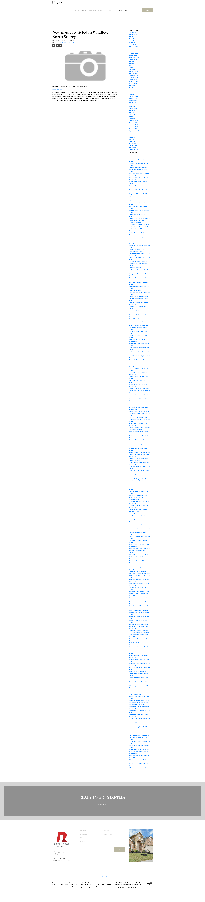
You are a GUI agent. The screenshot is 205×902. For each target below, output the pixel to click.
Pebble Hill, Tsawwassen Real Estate (139, 555)
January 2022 (133, 147)
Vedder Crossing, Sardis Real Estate (139, 727)
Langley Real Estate (134, 460)
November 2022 (133, 127)
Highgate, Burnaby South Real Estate (139, 427)
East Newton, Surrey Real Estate (138, 325)
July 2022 (132, 135)
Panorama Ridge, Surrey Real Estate (139, 548)
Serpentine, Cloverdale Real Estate (139, 630)
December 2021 (133, 149)
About (126, 10)
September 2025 (134, 57)
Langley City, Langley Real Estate (138, 458)
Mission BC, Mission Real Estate (138, 495)
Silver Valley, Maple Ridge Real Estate (139, 632)
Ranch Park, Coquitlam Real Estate (139, 591)
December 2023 (133, 100)
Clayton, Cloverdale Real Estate (138, 261)
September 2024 (134, 82)
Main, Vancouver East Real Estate (139, 481)
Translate (65, 4)
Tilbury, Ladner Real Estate (137, 704)
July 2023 (132, 110)
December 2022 (133, 125)
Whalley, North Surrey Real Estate (65, 42)
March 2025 (132, 69)
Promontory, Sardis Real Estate (138, 571)
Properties (91, 10)
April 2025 (132, 67)
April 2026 (132, 43)
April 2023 (132, 116)
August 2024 (133, 84)
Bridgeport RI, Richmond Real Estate (139, 194)
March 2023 (132, 119)
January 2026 (133, 49)
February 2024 (133, 96)
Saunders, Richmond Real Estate (138, 624)
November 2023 (133, 102)
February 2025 (133, 71)
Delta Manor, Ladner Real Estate (138, 296)
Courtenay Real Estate (135, 290)
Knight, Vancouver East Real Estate (139, 452)
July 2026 (132, 36)
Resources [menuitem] (117, 10)
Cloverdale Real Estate (135, 267)
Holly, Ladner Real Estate (136, 429)
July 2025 (132, 61)
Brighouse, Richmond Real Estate (138, 200)
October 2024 (133, 79)
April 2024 (132, 92)
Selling (108, 10)
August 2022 (133, 133)
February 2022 (133, 145)
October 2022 (133, 129)
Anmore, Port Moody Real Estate (138, 167)
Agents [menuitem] (83, 10)
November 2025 (133, 53)
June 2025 (132, 63)
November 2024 (134, 77)
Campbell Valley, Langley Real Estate (139, 218)
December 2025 (134, 51)
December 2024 (134, 75)
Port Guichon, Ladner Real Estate (138, 565)
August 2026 (133, 34)
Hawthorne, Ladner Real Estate (138, 417)
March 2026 (132, 45)
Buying (100, 10)
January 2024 (133, 98)
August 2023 (133, 108)
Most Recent (133, 32)
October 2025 (133, 55)
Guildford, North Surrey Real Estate (139, 411)
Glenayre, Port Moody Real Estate (139, 388)
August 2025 (133, 59)
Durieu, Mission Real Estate (137, 319)
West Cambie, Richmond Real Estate (139, 735)
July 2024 (132, 86)
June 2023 (132, 112)
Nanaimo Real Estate (135, 514)
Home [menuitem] (77, 10)
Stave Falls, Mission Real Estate (138, 671)
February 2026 (133, 47)
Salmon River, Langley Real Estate (138, 610)
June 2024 (132, 88)
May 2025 (132, 65)
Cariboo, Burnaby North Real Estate (139, 227)
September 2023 (134, 106)
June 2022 (132, 137)
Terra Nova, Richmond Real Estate (139, 700)
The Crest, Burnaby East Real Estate (139, 702)
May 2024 (132, 90)
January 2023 (133, 123)
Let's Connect (102, 804)
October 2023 (133, 104)
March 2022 (132, 143)
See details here (57, 89)
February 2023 (133, 121)
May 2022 (132, 139)
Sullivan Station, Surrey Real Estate (139, 690)
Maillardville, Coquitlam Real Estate (139, 479)
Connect (147, 10)
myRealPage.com (105, 876)
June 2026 (132, 39)
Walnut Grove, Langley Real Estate (139, 733)
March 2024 (132, 94)
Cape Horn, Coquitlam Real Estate (139, 224)
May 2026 (132, 41)
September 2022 (134, 131)
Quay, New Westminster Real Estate (139, 573)
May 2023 (132, 114)
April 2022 (132, 141)
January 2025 (133, 73)
